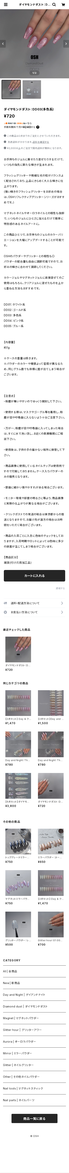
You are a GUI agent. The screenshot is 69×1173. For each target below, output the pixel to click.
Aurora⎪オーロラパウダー (19, 1041)
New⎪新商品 (11, 983)
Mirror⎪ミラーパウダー (17, 1053)
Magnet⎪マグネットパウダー (21, 1018)
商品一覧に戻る (34, 1119)
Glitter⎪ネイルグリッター (18, 1065)
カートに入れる (35, 576)
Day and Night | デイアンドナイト (24, 994)
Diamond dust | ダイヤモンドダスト (25, 1006)
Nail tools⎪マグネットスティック (23, 1088)
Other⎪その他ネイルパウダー (21, 1076)
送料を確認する (41, 142)
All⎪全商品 (10, 971)
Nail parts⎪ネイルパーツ (18, 1100)
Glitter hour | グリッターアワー (22, 1029)
